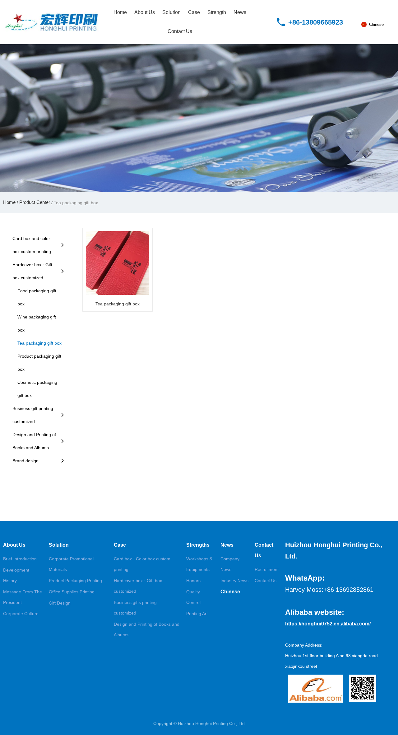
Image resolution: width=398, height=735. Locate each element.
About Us (144, 12)
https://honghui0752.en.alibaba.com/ (328, 623)
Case (194, 12)
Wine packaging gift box (36, 323)
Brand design (25, 460)
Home (120, 12)
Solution (171, 12)
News (240, 12)
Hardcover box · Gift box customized (32, 271)
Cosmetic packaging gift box (37, 389)
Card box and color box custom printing (31, 245)
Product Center (34, 202)
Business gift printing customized (32, 415)
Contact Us (180, 31)
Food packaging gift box (36, 297)
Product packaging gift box (39, 363)
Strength (216, 12)
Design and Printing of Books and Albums (34, 441)
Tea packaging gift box (39, 343)
